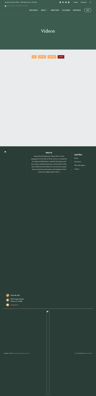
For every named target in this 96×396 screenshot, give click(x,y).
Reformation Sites (88, 353)
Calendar (66, 10)
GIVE (87, 10)
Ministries (55, 10)
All (34, 56)
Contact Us (14, 305)
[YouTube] (60, 2)
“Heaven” (8, 140)
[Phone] (68, 2)
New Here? (33, 10)
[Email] (66, 2)
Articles (42, 56)
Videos (61, 56)
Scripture (52, 56)
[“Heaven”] (48, 105)
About (43, 10)
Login (75, 353)
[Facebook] (63, 2)
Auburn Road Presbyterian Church (20, 353)
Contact (84, 2)
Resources (77, 10)
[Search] (90, 2)
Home (76, 2)
